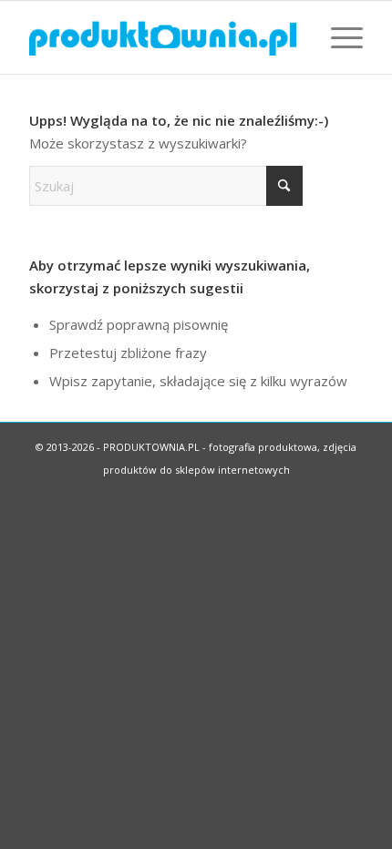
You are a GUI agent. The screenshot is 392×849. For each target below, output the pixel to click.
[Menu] (338, 37)
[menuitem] (338, 37)
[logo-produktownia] (162, 37)
